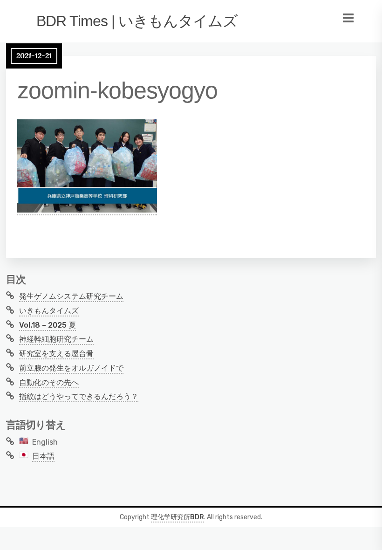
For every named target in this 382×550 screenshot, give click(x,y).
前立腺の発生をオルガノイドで (71, 368)
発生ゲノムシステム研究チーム (71, 296)
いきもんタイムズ (49, 310)
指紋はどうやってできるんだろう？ (78, 396)
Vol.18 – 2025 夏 (47, 325)
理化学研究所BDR (177, 517)
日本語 (43, 456)
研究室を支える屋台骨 (56, 353)
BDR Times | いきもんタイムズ (137, 21)
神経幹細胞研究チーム (56, 339)
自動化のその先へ (49, 382)
